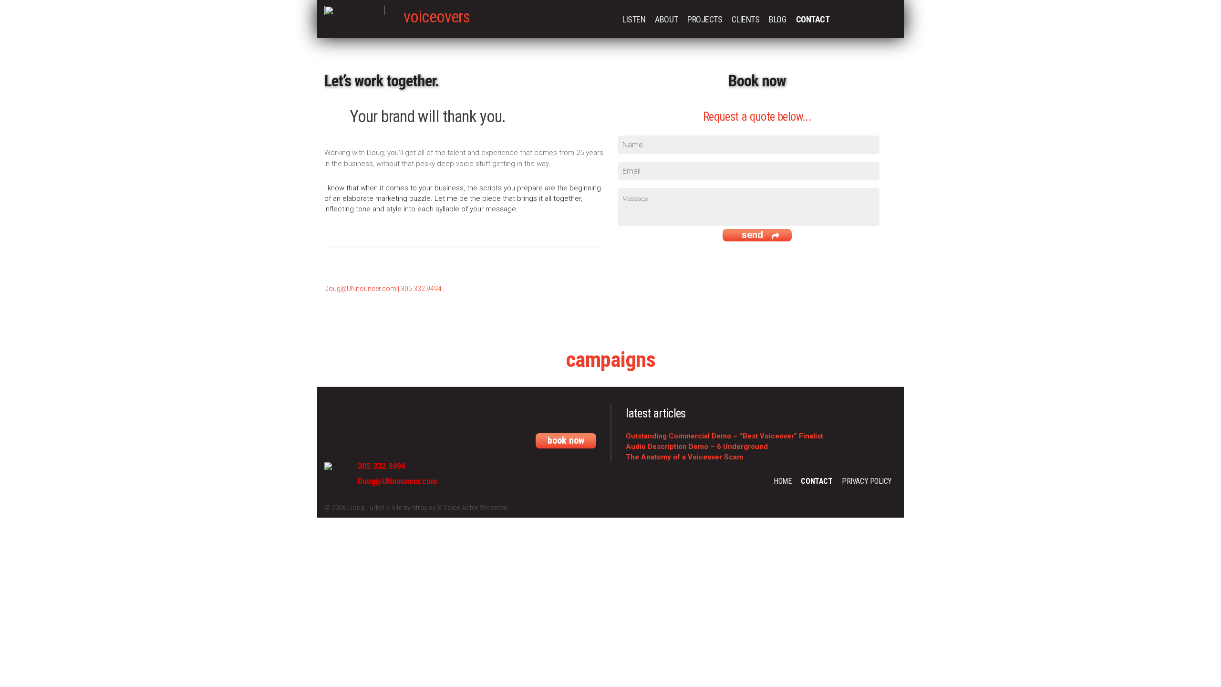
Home (782, 481)
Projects (704, 19)
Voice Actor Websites (475, 507)
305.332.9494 (421, 288)
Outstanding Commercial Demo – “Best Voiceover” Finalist (724, 436)
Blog (777, 19)
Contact (813, 19)
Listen (633, 19)
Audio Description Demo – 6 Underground (697, 446)
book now (566, 440)
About (666, 19)
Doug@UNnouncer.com (360, 288)
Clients (745, 19)
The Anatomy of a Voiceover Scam (684, 457)
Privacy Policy (867, 481)
